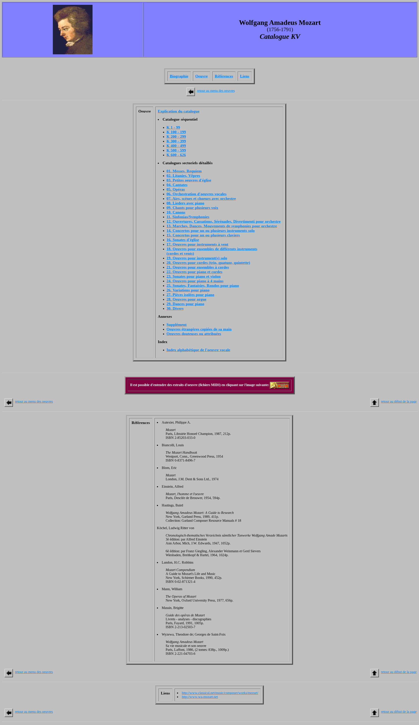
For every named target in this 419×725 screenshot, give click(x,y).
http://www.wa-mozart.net (200, 697)
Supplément (177, 324)
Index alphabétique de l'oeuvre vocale (198, 350)
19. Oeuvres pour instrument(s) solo (197, 258)
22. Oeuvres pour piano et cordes (194, 272)
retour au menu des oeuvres (216, 90)
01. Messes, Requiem (184, 171)
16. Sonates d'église (183, 240)
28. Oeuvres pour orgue (186, 299)
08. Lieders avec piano (185, 203)
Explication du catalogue (178, 111)
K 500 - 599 (176, 150)
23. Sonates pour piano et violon (194, 276)
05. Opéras (176, 189)
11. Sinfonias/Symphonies (188, 217)
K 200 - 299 (176, 136)
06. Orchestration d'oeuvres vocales (197, 194)
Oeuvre (201, 76)
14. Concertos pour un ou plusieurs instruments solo (211, 230)
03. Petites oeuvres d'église (189, 180)
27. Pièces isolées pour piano (190, 294)
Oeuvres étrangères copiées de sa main (199, 329)
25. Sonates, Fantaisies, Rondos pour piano (203, 285)
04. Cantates (177, 185)
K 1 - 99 (173, 127)
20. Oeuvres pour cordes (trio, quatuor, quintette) (208, 262)
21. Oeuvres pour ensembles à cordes (198, 267)
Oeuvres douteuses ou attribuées (194, 334)
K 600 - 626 (176, 155)
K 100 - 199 (176, 132)
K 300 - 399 (176, 141)
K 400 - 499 (176, 146)
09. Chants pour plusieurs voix (192, 207)
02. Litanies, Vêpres (183, 175)
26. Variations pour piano (188, 290)
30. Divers (175, 308)
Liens (244, 76)
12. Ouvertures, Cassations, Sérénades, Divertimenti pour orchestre (224, 221)
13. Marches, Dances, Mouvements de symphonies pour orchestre (222, 226)
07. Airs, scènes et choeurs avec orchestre (201, 198)
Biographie (179, 76)
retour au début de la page (399, 401)
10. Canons (176, 212)
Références (224, 76)
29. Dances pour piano (185, 304)
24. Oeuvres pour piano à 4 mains (195, 281)
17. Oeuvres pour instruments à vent (197, 244)
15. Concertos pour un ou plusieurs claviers (203, 235)
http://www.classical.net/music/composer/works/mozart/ (220, 693)
